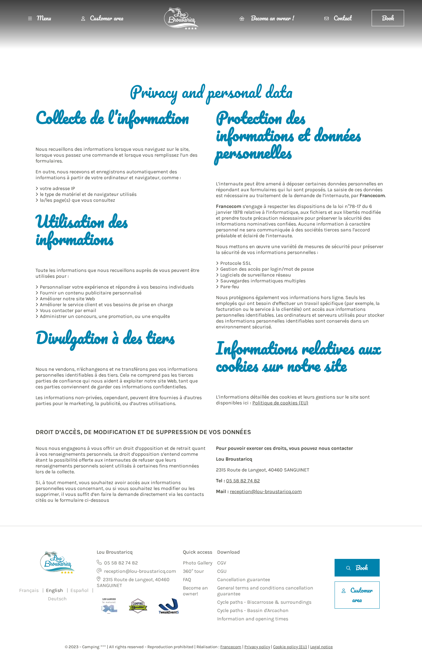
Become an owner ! (271, 18)
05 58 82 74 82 (243, 481)
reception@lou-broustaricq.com (266, 491)
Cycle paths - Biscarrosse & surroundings (264, 602)
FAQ (187, 579)
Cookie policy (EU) (290, 646)
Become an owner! (195, 591)
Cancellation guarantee (243, 579)
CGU (221, 571)
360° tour (193, 571)
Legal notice (321, 646)
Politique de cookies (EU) (280, 403)
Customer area (106, 18)
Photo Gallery (197, 563)
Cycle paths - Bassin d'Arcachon (253, 610)
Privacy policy (257, 646)
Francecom (230, 646)
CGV (221, 563)
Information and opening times (252, 619)
